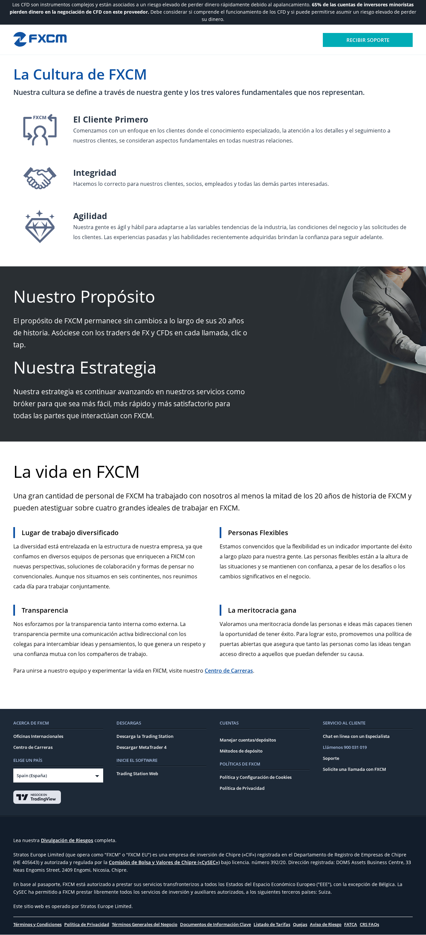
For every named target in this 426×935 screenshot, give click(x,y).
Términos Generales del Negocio (144, 924)
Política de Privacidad (242, 788)
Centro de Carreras (229, 670)
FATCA (350, 924)
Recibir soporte (367, 40)
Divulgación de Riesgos (67, 840)
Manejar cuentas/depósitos (248, 740)
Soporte (331, 758)
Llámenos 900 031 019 (345, 747)
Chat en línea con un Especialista (356, 736)
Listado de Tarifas (272, 924)
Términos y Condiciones (37, 924)
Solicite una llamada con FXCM (354, 769)
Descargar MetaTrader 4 (141, 747)
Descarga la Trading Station (144, 736)
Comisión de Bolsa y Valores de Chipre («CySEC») (164, 862)
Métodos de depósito (241, 751)
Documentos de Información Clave (215, 924)
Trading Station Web (137, 774)
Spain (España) (32, 776)
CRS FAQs (369, 924)
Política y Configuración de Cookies (256, 777)
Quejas (300, 924)
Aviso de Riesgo (325, 924)
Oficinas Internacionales (38, 736)
